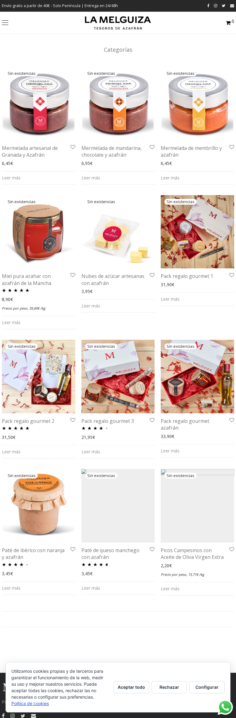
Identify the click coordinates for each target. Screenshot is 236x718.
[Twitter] (224, 5)
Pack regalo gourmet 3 (107, 421)
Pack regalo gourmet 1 (187, 276)
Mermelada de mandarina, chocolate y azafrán (111, 151)
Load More (118, 619)
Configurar (206, 687)
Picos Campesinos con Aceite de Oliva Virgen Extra (192, 553)
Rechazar (169, 687)
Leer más (11, 178)
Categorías (118, 49)
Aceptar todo (131, 687)
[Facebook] (208, 5)
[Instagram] (215, 5)
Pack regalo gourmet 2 (28, 421)
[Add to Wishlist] (72, 147)
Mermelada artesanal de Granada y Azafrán (30, 151)
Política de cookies (30, 703)
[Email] (232, 5)
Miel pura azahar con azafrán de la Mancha (26, 279)
